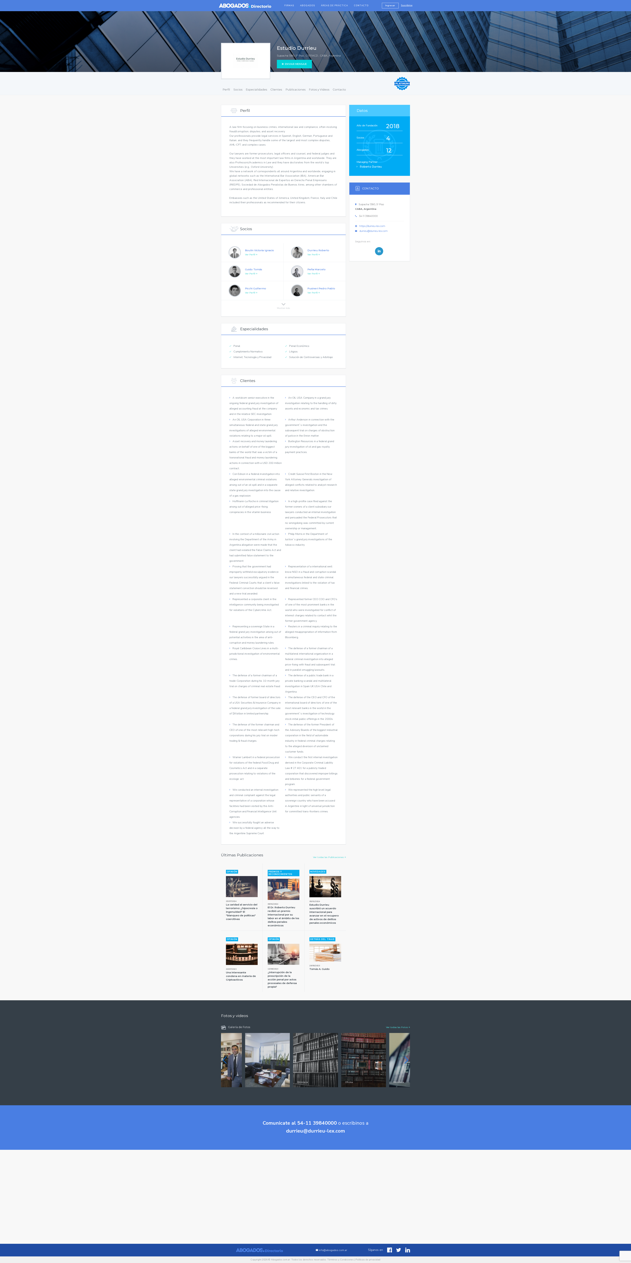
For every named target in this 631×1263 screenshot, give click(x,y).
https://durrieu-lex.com (372, 226)
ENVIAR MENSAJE (295, 64)
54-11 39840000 (368, 216)
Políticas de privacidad (368, 1259)
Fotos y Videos (319, 89)
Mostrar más (283, 307)
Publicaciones (296, 89)
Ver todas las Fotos (397, 1027)
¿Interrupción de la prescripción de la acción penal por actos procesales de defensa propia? (282, 979)
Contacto (361, 5)
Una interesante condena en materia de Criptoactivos (241, 976)
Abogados (307, 5)
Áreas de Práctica (334, 5)
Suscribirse (406, 5)
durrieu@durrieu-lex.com (373, 231)
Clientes (276, 89)
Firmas (289, 5)
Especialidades (256, 89)
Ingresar (390, 5)
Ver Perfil (250, 254)
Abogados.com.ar (280, 1259)
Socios (238, 89)
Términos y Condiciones (340, 1259)
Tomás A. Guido (319, 969)
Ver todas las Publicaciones (328, 857)
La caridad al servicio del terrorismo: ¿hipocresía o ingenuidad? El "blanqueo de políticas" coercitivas (241, 912)
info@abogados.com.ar (333, 1250)
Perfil (226, 89)
